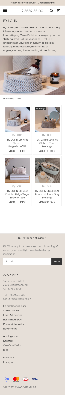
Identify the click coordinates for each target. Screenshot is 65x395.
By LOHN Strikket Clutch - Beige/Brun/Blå (17, 141)
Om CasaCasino (12, 345)
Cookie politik (11, 310)
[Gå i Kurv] (58, 10)
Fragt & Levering (13, 314)
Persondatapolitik (13, 324)
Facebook (9, 357)
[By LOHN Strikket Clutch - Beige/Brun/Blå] (17, 119)
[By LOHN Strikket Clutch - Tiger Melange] (47, 119)
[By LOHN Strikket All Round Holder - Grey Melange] (47, 170)
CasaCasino (29, 386)
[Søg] (51, 10)
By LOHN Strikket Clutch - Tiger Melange (47, 141)
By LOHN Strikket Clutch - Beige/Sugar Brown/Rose (17, 192)
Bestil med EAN (12, 319)
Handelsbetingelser (14, 305)
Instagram (9, 362)
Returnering (10, 328)
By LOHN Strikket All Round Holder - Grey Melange (47, 192)
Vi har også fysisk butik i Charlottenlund (32, 2)
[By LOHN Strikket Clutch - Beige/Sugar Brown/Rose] (17, 170)
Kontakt (8, 340)
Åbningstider (10, 336)
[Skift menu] (5, 10)
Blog (6, 349)
